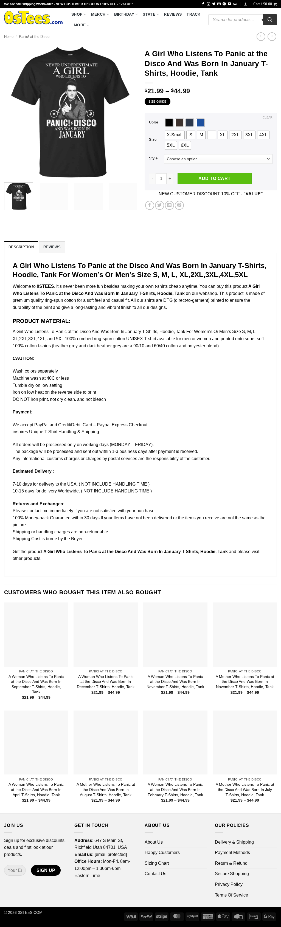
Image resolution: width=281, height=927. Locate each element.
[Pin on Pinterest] (179, 205)
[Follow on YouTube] (229, 4)
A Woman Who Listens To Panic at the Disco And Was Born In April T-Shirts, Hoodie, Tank (36, 789)
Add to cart (214, 178)
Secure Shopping (232, 873)
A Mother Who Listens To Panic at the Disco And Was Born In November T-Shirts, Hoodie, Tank (245, 681)
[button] (245, 4)
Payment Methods (232, 852)
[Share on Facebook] (149, 205)
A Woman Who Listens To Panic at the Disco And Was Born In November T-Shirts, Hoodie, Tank (175, 681)
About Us (154, 842)
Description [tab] (21, 247)
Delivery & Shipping (234, 842)
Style (153, 158)
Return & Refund (231, 863)
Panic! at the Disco (34, 37)
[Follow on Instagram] (208, 4)
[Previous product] (272, 36)
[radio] (169, 123)
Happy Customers (162, 852)
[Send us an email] (219, 4)
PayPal (41, 424)
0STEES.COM (30, 912)
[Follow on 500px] (235, 4)
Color (153, 122)
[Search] (270, 19)
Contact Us (155, 873)
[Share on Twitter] (159, 205)
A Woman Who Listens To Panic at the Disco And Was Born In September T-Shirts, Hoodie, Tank (36, 684)
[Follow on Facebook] (203, 4)
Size (152, 140)
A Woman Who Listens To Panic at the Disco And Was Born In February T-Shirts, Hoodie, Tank (175, 789)
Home (8, 37)
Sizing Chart (157, 863)
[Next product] (261, 36)
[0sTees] (33, 19)
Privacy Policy (229, 884)
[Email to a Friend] (169, 205)
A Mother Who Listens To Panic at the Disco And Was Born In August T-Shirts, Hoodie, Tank (106, 789)
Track (193, 14)
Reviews (173, 14)
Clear (267, 117)
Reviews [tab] (52, 247)
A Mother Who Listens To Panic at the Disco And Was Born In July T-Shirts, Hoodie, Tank (245, 789)
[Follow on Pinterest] (224, 4)
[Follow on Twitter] (213, 4)
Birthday (124, 14)
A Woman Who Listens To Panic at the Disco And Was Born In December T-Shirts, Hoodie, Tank (105, 681)
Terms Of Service (231, 895)
